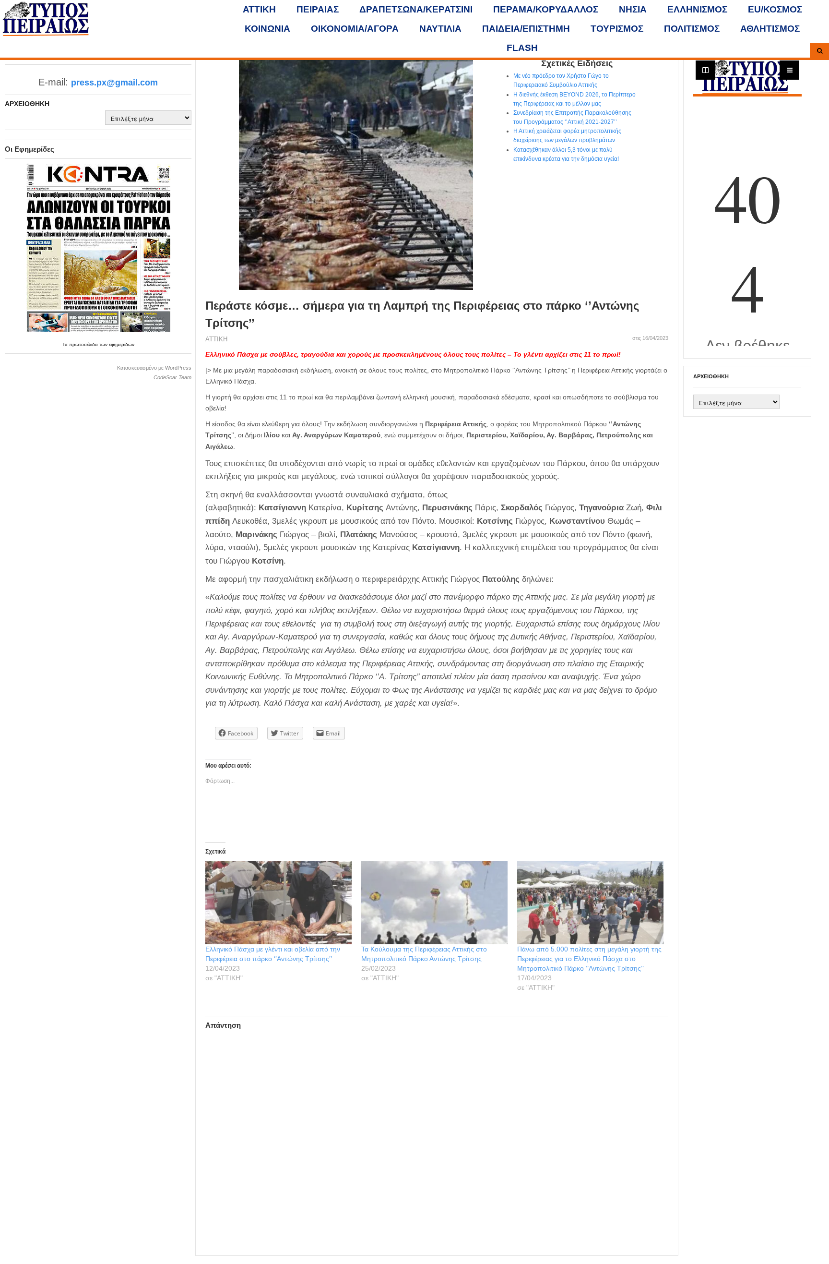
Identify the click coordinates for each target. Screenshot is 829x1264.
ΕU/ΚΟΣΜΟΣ (775, 9)
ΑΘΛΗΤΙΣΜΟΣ (770, 29)
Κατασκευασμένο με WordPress (154, 368)
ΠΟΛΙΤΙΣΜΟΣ (692, 29)
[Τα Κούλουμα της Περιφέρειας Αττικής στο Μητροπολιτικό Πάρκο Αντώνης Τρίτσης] (434, 902)
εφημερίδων (121, 344)
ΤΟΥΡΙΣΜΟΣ (617, 29)
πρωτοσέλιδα (84, 344)
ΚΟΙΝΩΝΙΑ (267, 29)
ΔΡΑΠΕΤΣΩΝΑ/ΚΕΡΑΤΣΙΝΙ (416, 9)
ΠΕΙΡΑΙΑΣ (317, 9)
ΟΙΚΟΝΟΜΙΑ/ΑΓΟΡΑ (355, 29)
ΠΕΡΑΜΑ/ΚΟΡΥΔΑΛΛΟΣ (545, 9)
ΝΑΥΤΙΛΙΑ (440, 29)
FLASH (522, 48)
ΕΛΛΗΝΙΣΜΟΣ (697, 9)
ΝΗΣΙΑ (633, 9)
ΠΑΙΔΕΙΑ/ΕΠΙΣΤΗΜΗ (526, 29)
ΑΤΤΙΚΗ (259, 9)
